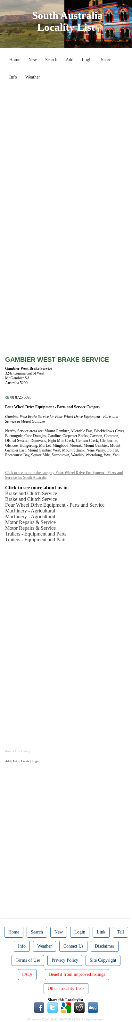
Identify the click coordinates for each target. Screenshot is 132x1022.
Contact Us (73, 946)
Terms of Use (28, 960)
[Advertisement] (66, 149)
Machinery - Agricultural (30, 510)
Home (14, 59)
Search (51, 59)
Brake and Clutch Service (31, 493)
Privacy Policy (65, 960)
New (33, 59)
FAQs (27, 974)
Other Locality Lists (66, 988)
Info (13, 77)
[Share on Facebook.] (39, 1007)
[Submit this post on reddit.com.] (79, 1007)
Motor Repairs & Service (30, 522)
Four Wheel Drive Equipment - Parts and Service (54, 505)
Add (69, 59)
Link (101, 932)
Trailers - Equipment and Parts (35, 533)
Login (87, 59)
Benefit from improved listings (77, 974)
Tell (120, 932)
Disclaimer (104, 946)
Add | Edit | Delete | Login (22, 761)
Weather (32, 77)
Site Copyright (103, 960)
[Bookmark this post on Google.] (66, 1007)
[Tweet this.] (52, 1007)
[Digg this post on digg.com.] (93, 1007)
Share (106, 59)
